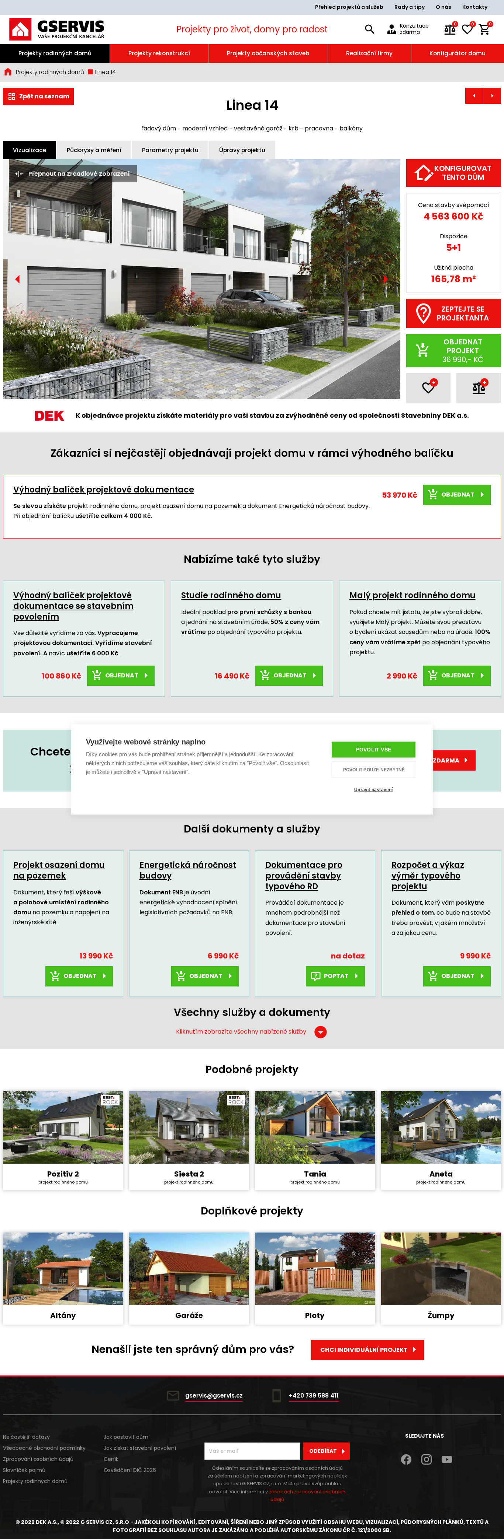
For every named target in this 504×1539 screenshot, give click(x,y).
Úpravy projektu (242, 150)
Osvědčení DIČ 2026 (130, 1470)
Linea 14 (105, 72)
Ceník (111, 1459)
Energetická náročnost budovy (187, 870)
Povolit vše (373, 750)
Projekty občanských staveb (268, 53)
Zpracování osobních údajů (38, 1459)
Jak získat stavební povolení (140, 1448)
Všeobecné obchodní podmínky (44, 1448)
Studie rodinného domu (231, 595)
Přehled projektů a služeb (349, 7)
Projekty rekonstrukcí (159, 53)
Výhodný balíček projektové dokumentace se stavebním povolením (73, 606)
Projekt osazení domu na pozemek (59, 870)
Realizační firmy (369, 53)
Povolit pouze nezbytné (374, 769)
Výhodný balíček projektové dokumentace (103, 489)
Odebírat (323, 1451)
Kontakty (474, 7)
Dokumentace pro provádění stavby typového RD (303, 875)
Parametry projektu (170, 150)
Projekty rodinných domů (55, 53)
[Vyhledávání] (370, 29)
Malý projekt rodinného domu (412, 595)
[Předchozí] (18, 279)
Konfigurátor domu (457, 53)
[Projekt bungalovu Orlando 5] (474, 96)
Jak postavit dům (126, 1437)
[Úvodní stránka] (66, 29)
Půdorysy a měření (94, 150)
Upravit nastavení (373, 789)
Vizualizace (29, 150)
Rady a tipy (409, 7)
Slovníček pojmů (24, 1470)
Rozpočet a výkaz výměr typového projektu (427, 875)
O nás (443, 7)
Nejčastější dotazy (26, 1437)
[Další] (385, 279)
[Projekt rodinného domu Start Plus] (492, 96)
